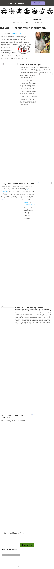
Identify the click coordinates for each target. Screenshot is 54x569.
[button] (38, 3)
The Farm (24, 19)
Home (13, 19)
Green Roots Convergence (19, 22)
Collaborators (37, 19)
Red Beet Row (16, 33)
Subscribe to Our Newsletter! (9, 549)
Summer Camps (38, 22)
